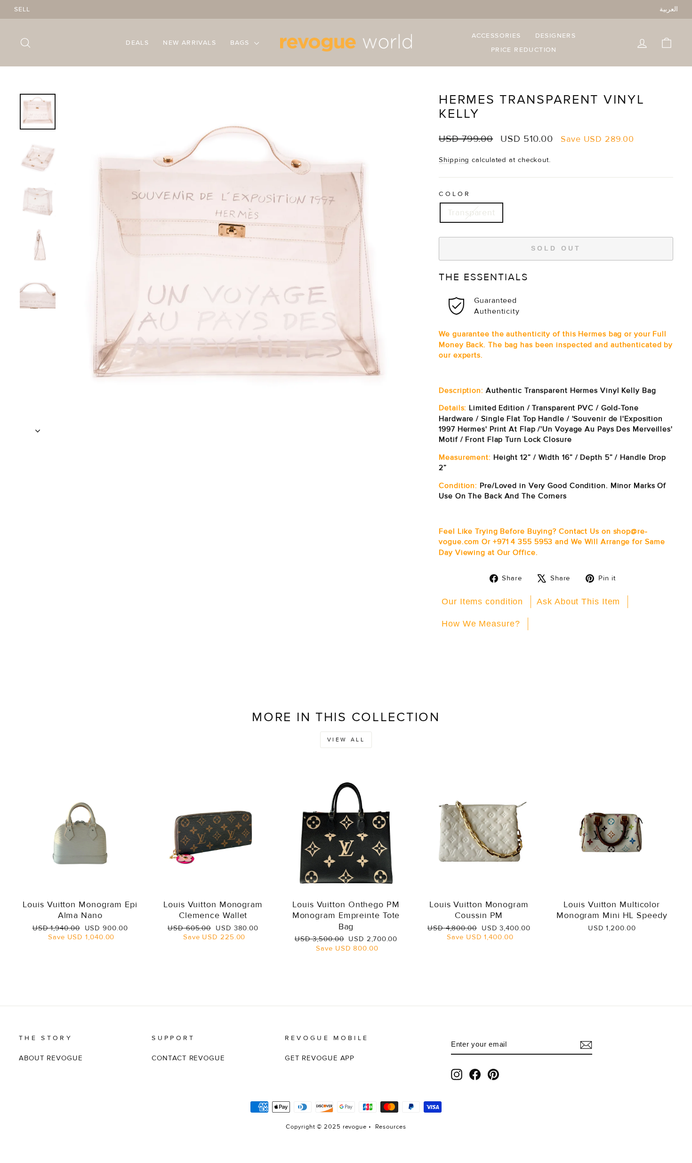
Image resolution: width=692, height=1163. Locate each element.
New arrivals (189, 43)
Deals (137, 43)
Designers (555, 36)
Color (455, 194)
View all (346, 739)
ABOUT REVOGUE (51, 1058)
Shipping (454, 159)
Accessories (496, 36)
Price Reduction (524, 50)
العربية (669, 9)
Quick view (80, 883)
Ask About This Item (578, 601)
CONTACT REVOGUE (188, 1058)
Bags (241, 43)
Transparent (471, 212)
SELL (22, 9)
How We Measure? (481, 623)
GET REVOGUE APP (320, 1058)
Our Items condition (482, 601)
